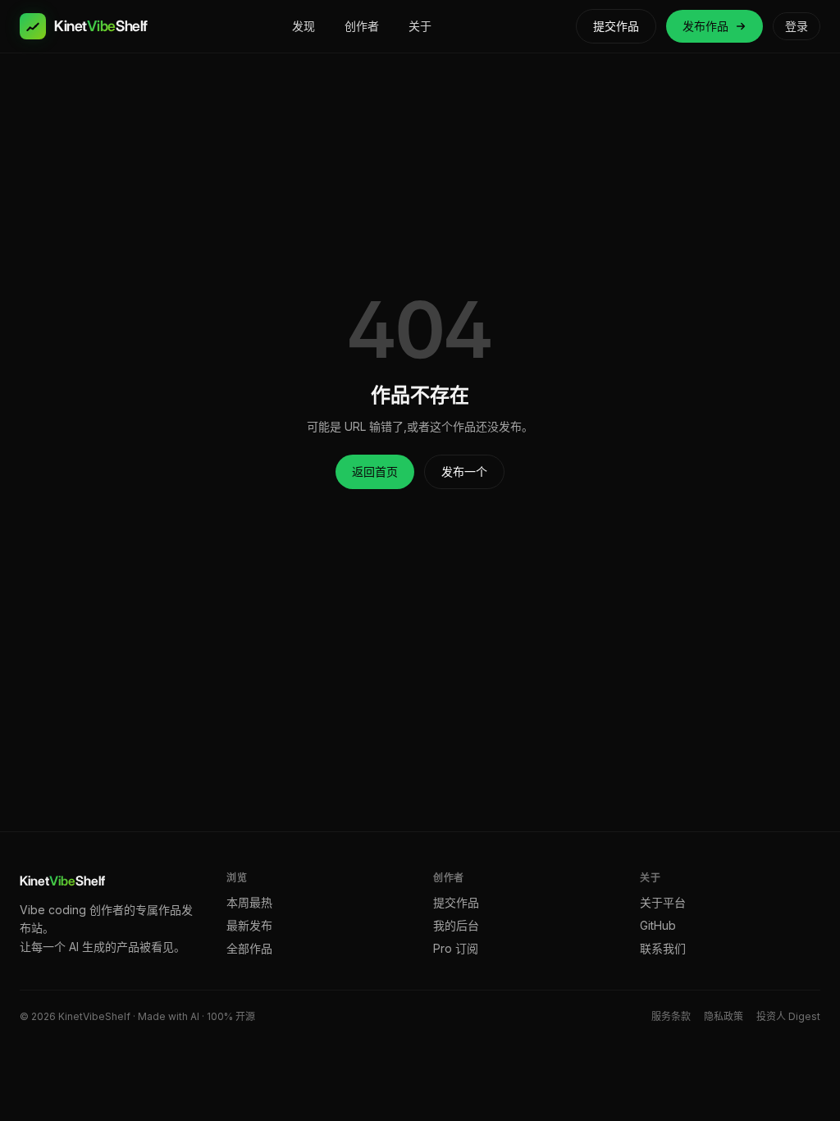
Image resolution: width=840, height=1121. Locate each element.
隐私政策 (723, 1016)
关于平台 (663, 902)
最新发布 (249, 925)
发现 (303, 26)
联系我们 (663, 948)
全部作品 (249, 948)
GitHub (658, 925)
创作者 (362, 26)
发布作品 (705, 26)
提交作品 (616, 26)
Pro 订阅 (455, 948)
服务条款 (671, 1016)
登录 (796, 26)
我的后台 (456, 925)
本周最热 (249, 902)
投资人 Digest (788, 1016)
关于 (420, 26)
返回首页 (375, 471)
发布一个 (464, 471)
